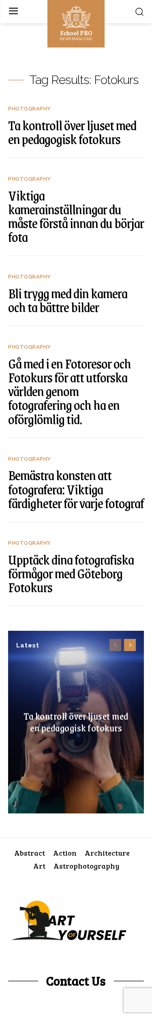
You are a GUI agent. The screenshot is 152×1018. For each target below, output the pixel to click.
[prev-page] (115, 645)
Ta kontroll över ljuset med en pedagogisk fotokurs (76, 722)
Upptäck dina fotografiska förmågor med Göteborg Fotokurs (71, 573)
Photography (29, 109)
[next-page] (130, 645)
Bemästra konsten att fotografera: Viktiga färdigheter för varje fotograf (76, 488)
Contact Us (76, 981)
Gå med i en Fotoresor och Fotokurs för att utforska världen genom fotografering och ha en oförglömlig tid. (69, 391)
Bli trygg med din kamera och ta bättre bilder (67, 300)
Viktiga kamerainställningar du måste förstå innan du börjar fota (76, 216)
